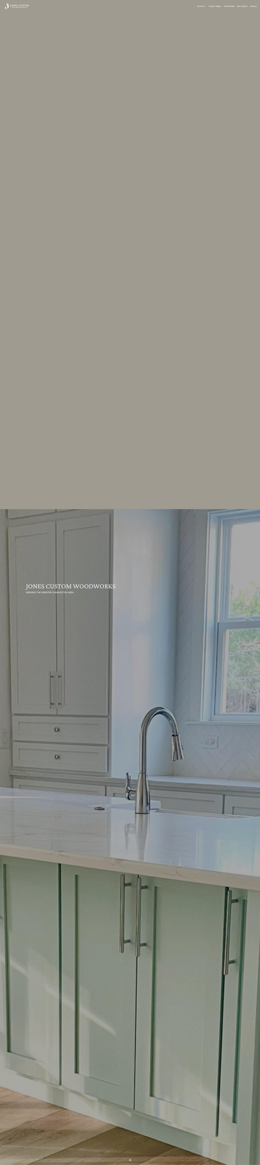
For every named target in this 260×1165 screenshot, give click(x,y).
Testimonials (229, 6)
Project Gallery (215, 6)
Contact (253, 6)
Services (200, 6)
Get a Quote (242, 6)
